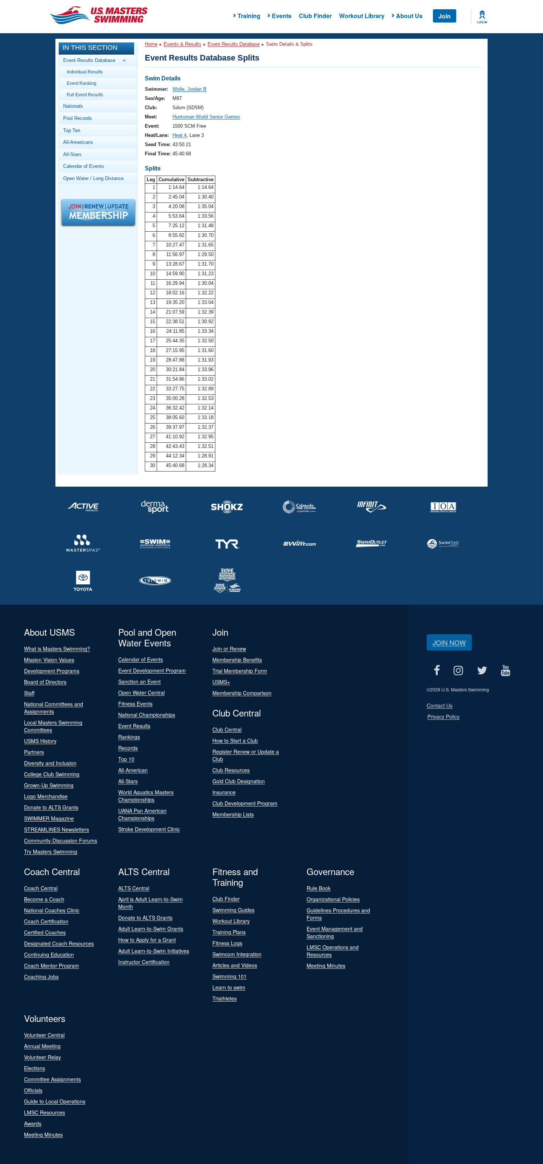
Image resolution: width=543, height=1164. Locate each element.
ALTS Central (133, 888)
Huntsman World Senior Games (206, 117)
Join (444, 16)
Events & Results (182, 44)
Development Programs (51, 670)
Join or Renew (229, 648)
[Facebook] (436, 670)
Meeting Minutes (326, 965)
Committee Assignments (52, 1079)
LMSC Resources (44, 1112)
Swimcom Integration (237, 954)
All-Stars (72, 154)
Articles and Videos (234, 965)
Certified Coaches (45, 932)
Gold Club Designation (238, 781)
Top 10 (126, 759)
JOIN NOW (449, 642)
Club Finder (315, 15)
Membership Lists (233, 814)
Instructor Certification (144, 962)
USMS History (40, 741)
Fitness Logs (227, 943)
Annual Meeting (42, 1046)
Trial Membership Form (239, 670)
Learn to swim (228, 987)
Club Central (227, 729)
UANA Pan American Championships (142, 814)
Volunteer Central (44, 1035)
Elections (34, 1068)
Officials (33, 1090)
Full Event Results (85, 94)
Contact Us (439, 705)
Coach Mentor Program (51, 965)
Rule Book (319, 888)
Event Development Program (152, 670)
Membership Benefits (237, 659)
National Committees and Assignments (53, 707)
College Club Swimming (51, 774)
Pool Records (77, 118)
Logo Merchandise (46, 796)
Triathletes (224, 998)
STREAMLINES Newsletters (56, 829)
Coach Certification (46, 921)
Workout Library (362, 15)
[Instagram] (458, 670)
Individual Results (85, 71)
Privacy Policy (443, 716)
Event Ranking (81, 83)
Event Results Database (234, 44)
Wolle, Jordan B (189, 89)
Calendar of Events (83, 166)
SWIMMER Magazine (49, 818)
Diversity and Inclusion (50, 763)
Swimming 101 (229, 976)
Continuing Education (49, 954)
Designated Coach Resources (59, 943)
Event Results (134, 725)
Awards (32, 1123)
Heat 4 (180, 135)
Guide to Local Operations (54, 1101)
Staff (29, 693)
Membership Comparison (242, 693)
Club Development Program (244, 803)
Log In (482, 22)
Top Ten (71, 130)
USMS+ (221, 681)
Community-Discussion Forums (60, 840)
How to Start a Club (235, 740)
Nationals (73, 106)
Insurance (224, 792)
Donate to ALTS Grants (51, 807)
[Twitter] (482, 670)
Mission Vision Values (49, 659)
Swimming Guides (233, 909)
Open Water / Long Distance (93, 178)
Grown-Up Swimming (49, 785)
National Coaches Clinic (51, 910)
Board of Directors (45, 681)
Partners (34, 752)
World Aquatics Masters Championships (146, 795)
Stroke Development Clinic (149, 829)
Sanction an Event (139, 681)
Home (151, 44)
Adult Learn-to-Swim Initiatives (153, 950)
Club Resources (231, 770)
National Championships (146, 714)
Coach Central (41, 888)
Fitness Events (135, 703)
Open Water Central (141, 692)
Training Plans (229, 932)
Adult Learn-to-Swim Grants (150, 928)
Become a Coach (44, 899)
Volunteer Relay (42, 1057)
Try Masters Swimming (50, 851)
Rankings (129, 736)
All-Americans (78, 142)
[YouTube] (505, 670)
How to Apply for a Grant (147, 939)
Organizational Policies (333, 899)
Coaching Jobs (41, 976)
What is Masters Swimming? (57, 648)
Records (128, 748)
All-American (133, 770)
